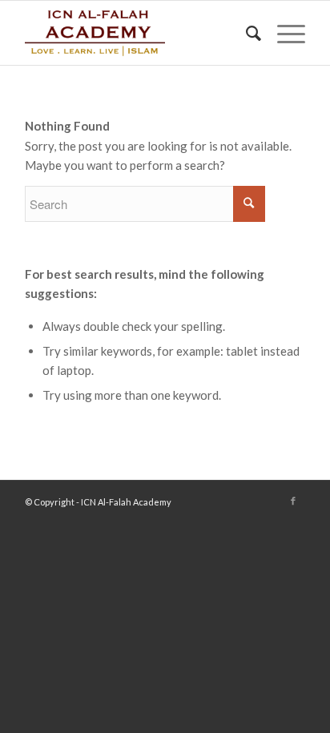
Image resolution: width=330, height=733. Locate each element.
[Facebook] (293, 501)
